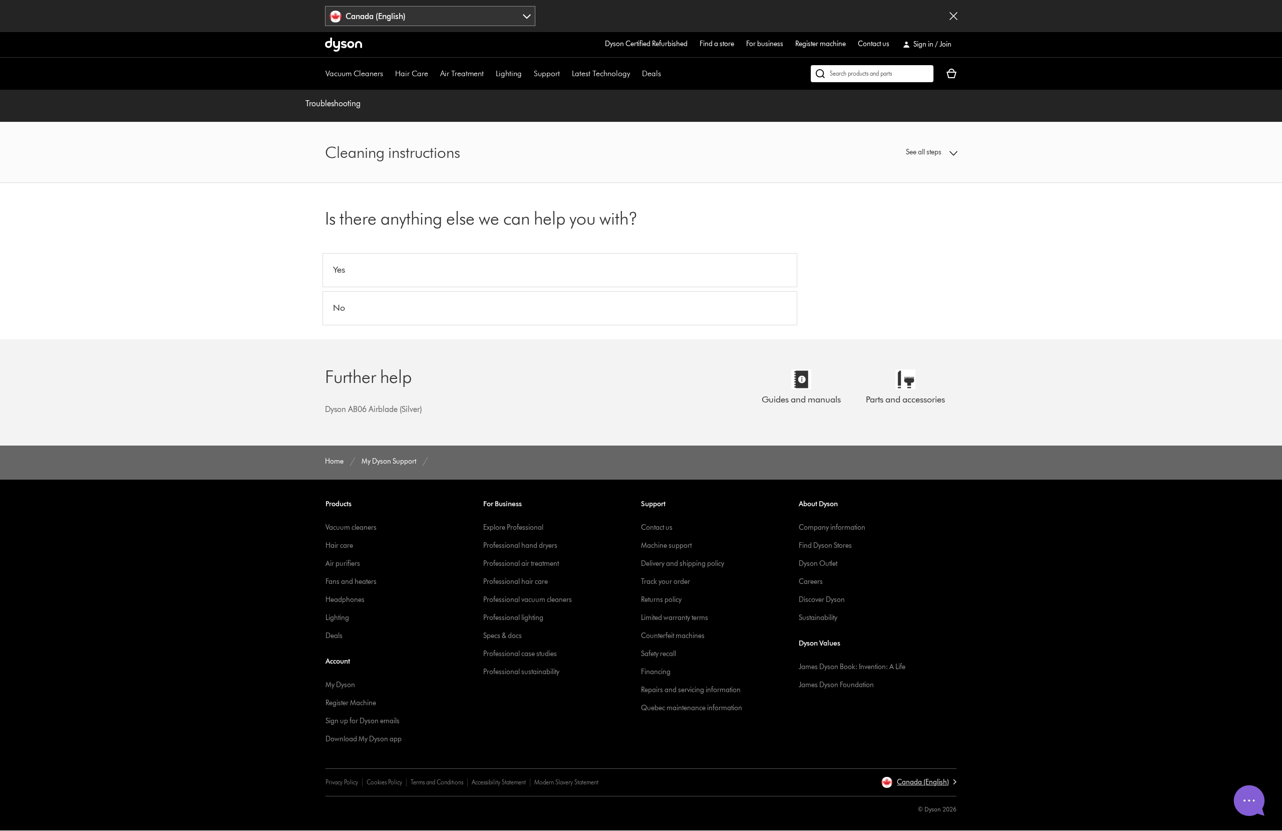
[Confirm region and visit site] (953, 16)
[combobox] (430, 16)
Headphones (345, 599)
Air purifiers (343, 563)
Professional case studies (520, 654)
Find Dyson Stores (825, 545)
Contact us (873, 44)
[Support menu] (565, 74)
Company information (832, 527)
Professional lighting (513, 617)
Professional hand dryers (520, 545)
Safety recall (658, 654)
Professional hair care (515, 581)
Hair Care (411, 73)
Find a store (717, 44)
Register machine (820, 44)
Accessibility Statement (499, 782)
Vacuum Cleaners (354, 73)
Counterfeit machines (673, 636)
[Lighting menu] (527, 74)
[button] (884, 152)
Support (547, 73)
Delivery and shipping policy (682, 563)
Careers (811, 581)
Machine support (666, 545)
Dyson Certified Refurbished (646, 44)
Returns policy (661, 599)
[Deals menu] (666, 74)
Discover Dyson (822, 599)
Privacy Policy (342, 782)
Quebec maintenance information (691, 708)
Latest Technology (601, 73)
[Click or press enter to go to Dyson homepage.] (343, 45)
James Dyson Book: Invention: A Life (852, 667)
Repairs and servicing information (691, 690)
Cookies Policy (384, 782)
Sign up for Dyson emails (363, 721)
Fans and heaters (351, 581)
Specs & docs (502, 636)
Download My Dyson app (364, 739)
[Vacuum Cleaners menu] (388, 74)
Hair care (339, 545)
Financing (656, 672)
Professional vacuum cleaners (527, 599)
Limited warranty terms (674, 617)
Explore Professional (513, 527)
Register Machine (351, 703)
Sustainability (818, 617)
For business (764, 44)
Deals (651, 73)
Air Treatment (462, 73)
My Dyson (340, 685)
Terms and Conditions (437, 782)
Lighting (509, 73)
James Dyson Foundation (836, 685)
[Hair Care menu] (433, 74)
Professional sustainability (521, 672)
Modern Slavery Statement (566, 782)
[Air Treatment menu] (489, 74)
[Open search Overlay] (872, 73)
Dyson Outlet (818, 563)
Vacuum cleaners (351, 527)
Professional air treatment (521, 563)
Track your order (665, 581)
